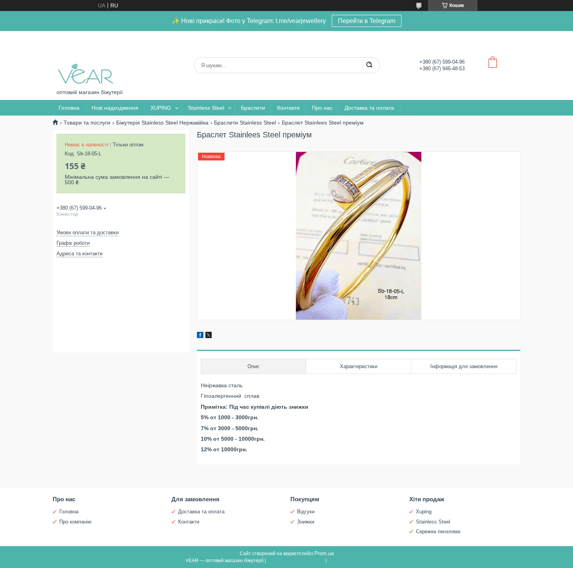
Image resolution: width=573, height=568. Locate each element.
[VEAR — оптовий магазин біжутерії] (86, 60)
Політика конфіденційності (357, 560)
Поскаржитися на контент (295, 560)
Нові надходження (115, 108)
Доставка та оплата (369, 108)
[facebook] (200, 336)
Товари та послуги (87, 122)
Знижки (305, 522)
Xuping (424, 512)
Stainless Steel (206, 108)
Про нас (322, 108)
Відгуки (306, 512)
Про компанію (75, 522)
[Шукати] (369, 65)
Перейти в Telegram (366, 21)
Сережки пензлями (438, 531)
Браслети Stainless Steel (245, 122)
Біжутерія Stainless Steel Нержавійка (162, 122)
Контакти (288, 108)
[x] (208, 336)
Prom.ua (324, 553)
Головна (69, 108)
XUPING (160, 108)
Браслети (253, 108)
